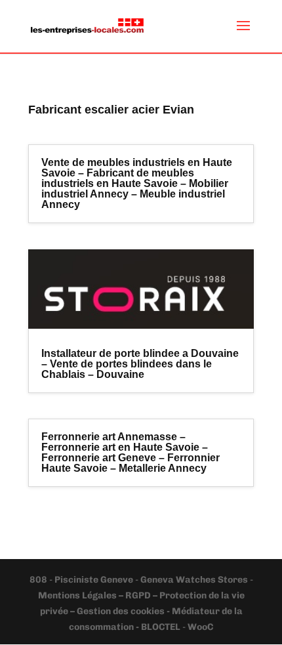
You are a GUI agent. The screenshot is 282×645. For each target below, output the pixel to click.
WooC (200, 627)
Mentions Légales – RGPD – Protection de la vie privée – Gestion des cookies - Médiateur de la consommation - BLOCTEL (141, 611)
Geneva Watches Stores (194, 579)
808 (39, 579)
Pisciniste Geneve (94, 579)
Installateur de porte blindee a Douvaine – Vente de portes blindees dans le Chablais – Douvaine (140, 364)
